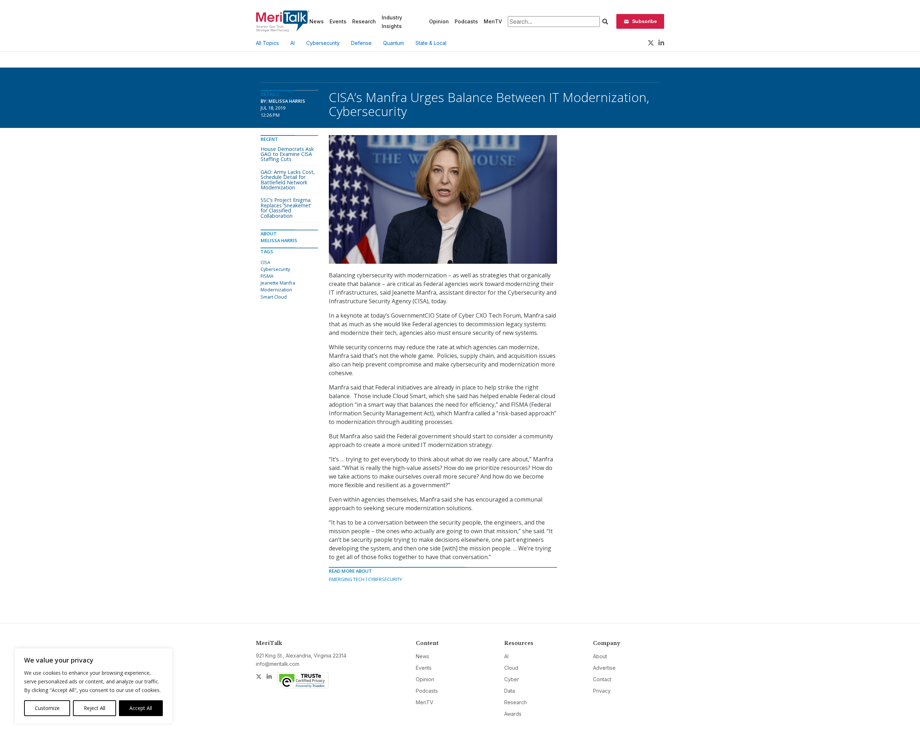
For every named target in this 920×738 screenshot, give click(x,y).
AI (292, 43)
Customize (47, 708)
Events (338, 21)
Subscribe (644, 21)
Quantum (393, 43)
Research (364, 21)
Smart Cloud (274, 297)
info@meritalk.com (277, 664)
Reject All (94, 708)
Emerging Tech (346, 579)
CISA (265, 262)
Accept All (140, 708)
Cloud (511, 668)
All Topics (267, 43)
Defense (361, 43)
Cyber (511, 679)
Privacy (602, 691)
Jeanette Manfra (278, 283)
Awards (512, 714)
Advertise (604, 668)
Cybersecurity (323, 43)
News (316, 21)
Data (509, 691)
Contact (602, 679)
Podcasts (466, 21)
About (600, 656)
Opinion (439, 21)
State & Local (430, 43)
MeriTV (493, 21)
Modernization (276, 289)
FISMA (267, 276)
